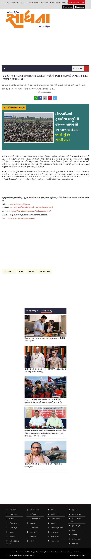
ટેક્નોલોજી (13, 528)
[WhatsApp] (36, 98)
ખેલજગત (12, 519)
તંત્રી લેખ (75, 510)
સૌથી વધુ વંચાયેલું (46, 310)
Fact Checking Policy (33, 2)
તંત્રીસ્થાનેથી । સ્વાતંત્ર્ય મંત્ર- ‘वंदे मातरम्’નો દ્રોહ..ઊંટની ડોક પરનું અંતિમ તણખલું (45, 370)
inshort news (45, 271)
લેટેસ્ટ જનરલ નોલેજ (75, 520)
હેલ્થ (73, 530)
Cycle (21, 271)
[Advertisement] (48, 44)
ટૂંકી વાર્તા (33, 514)
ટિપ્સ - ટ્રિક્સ (34, 510)
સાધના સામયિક (56, 519)
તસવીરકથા (34, 528)
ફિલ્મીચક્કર (13, 523)
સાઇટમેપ (75, 543)
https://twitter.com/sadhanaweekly (21, 218)
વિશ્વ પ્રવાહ (54, 532)
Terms (70, 552)
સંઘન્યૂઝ (33, 536)
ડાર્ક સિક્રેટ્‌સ (76, 539)
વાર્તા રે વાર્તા (54, 514)
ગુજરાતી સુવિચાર (77, 526)
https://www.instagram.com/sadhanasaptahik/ (31, 211)
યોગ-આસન (55, 536)
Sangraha (82, 555)
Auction (31, 271)
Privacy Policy (49, 2)
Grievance (77, 552)
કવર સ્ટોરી (12, 510)
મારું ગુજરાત (55, 523)
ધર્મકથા (53, 510)
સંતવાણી (74, 534)
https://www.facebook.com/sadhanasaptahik (34, 207)
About (8, 2)
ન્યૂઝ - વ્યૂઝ (13, 514)
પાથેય (11, 532)
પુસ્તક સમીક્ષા (76, 514)
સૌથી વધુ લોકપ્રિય (32, 310)
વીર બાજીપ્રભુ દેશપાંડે (12, 542)
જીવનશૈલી (33, 532)
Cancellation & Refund (58, 552)
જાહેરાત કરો (55, 541)
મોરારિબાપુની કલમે (57, 528)
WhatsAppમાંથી (35, 519)
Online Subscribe (76, 2)
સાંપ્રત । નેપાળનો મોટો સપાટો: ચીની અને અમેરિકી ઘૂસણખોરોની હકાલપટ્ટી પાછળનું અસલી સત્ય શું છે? (43, 401)
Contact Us (17, 2)
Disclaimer (62, 2)
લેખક (32, 541)
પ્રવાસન (12, 536)
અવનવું (32, 523)
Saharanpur (8, 271)
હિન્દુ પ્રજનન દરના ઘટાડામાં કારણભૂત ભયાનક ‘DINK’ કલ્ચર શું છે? (45, 339)
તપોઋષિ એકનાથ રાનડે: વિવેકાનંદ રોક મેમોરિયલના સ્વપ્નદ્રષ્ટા (43, 465)
